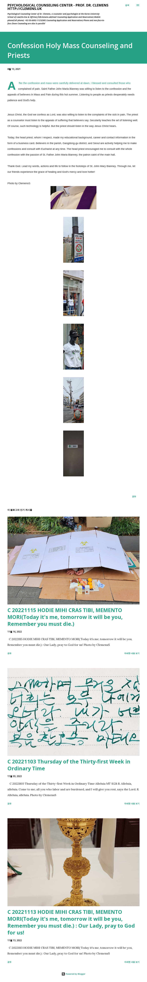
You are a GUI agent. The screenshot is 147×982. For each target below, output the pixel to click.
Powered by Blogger (75, 974)
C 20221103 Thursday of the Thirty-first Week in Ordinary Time (68, 765)
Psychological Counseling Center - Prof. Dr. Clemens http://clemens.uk (57, 7)
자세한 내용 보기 (132, 653)
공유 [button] (134, 496)
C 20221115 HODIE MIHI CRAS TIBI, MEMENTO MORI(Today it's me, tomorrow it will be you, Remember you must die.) (65, 617)
